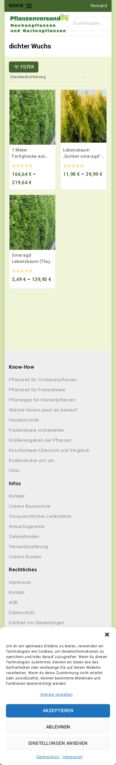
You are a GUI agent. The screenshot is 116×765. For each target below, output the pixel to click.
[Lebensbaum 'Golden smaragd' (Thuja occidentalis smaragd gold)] (83, 117)
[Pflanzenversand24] (38, 24)
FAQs (14, 470)
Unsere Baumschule (30, 506)
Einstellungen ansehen (58, 743)
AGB (13, 602)
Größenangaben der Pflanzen (40, 440)
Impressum (72, 757)
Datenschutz (48, 757)
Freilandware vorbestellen (36, 430)
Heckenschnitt (24, 419)
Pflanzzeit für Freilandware (37, 389)
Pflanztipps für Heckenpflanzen (42, 399)
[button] (107, 635)
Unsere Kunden (25, 556)
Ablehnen (58, 727)
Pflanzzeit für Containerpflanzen (43, 379)
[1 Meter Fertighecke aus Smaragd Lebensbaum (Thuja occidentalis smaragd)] (32, 117)
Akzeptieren (58, 710)
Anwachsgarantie (27, 526)
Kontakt (17, 496)
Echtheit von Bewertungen (36, 622)
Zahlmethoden (24, 536)
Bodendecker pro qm (31, 460)
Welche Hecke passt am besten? (43, 409)
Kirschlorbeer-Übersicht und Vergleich (49, 450)
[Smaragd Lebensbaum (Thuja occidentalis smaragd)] (32, 222)
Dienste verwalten (56, 695)
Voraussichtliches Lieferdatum (40, 516)
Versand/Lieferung (28, 546)
